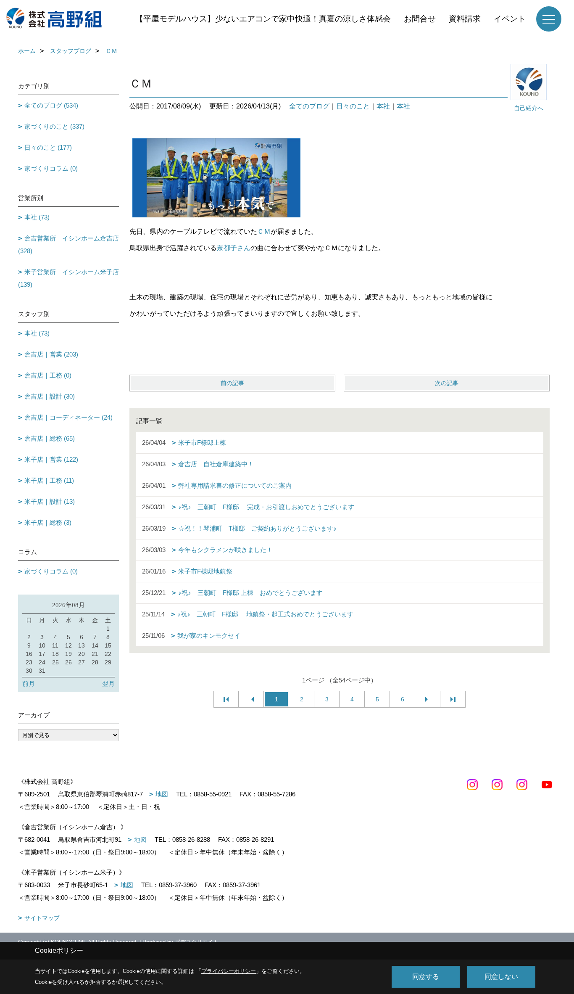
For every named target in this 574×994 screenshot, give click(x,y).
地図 (161, 794)
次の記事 (446, 383)
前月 (28, 683)
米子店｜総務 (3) (47, 522)
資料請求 (465, 18)
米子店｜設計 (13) (49, 501)
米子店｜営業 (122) (51, 459)
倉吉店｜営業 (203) (51, 354)
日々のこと (353, 106)
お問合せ (420, 18)
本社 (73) (37, 217)
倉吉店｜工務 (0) (47, 375)
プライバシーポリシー (228, 971)
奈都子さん (233, 247)
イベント (510, 18)
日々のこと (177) (48, 147)
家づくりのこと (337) (54, 126)
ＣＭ (264, 231)
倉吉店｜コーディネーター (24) (68, 417)
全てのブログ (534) (51, 105)
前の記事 (232, 383)
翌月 (108, 683)
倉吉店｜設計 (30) (49, 396)
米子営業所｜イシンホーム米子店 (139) (68, 278)
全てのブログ (309, 106)
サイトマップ (42, 918)
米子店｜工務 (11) (49, 480)
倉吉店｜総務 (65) (49, 438)
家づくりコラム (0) (51, 168)
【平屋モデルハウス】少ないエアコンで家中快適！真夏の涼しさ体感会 (263, 18)
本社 (383, 106)
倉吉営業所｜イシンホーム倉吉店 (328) (68, 244)
